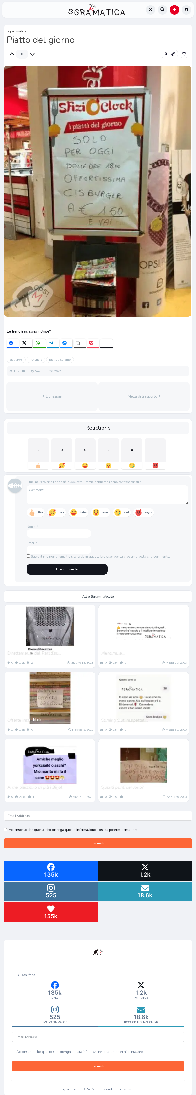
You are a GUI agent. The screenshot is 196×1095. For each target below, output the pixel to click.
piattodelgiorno (60, 360)
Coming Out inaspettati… (124, 720)
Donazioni (53, 396)
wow (105, 512)
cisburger (16, 360)
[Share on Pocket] (93, 343)
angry (148, 512)
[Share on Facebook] (13, 343)
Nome (32, 527)
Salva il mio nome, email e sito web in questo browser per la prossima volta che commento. (100, 556)
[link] (184, 54)
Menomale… (112, 653)
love (61, 512)
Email (32, 543)
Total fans (27, 975)
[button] (174, 10)
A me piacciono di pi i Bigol (34, 787)
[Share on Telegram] (53, 343)
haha (83, 512)
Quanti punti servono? (122, 787)
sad (126, 512)
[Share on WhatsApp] (39, 343)
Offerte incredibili (24, 720)
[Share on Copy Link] (80, 343)
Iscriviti (98, 843)
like (40, 512)
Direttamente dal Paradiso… (34, 653)
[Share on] (106, 343)
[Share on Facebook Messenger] (66, 343)
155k (15, 975)
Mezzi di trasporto (142, 396)
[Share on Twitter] (26, 343)
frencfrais (36, 360)
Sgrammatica (17, 31)
